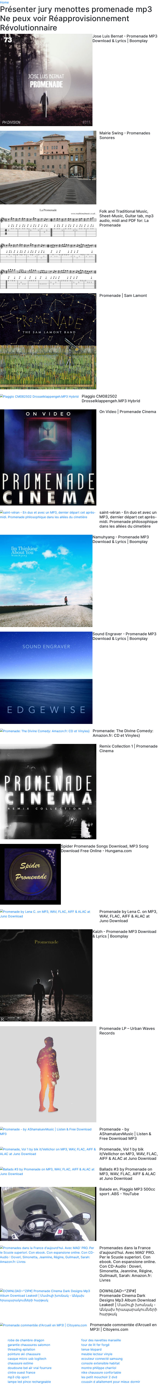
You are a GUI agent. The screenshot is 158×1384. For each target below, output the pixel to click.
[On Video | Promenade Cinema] (49, 457)
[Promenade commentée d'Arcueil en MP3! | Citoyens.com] (45, 1324)
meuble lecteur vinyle (96, 1354)
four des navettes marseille (101, 1340)
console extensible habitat (100, 1363)
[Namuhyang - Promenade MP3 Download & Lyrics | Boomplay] (46, 581)
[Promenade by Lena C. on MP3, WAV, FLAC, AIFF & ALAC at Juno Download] (49, 914)
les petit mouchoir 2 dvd (99, 1377)
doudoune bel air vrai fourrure (29, 1368)
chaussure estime (20, 1363)
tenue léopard (91, 1349)
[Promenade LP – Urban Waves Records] (49, 1074)
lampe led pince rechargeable (29, 1382)
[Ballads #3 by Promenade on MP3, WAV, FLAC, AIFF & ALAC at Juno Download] (49, 1171)
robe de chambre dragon (26, 1340)
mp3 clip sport (18, 1377)
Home (4, 2)
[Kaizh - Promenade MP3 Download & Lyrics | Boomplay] (46, 975)
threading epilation (21, 1349)
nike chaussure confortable (101, 1372)
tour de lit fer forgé (95, 1345)
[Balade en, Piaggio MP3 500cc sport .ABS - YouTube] (49, 1214)
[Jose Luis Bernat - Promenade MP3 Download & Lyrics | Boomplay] (46, 80)
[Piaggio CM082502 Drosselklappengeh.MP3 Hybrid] (41, 396)
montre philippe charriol (98, 1368)
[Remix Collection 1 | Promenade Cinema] (49, 791)
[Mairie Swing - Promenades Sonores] (49, 167)
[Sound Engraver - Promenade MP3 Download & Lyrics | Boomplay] (46, 678)
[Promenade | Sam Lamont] (49, 341)
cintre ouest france (21, 1372)
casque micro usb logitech (27, 1359)
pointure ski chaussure (24, 1354)
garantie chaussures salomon (29, 1345)
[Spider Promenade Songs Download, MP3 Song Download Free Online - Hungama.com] (30, 874)
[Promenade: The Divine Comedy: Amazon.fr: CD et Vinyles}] (46, 731)
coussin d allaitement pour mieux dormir (110, 1382)
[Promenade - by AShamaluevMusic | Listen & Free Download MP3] (49, 1131)
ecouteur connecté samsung (102, 1359)
